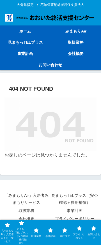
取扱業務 (26, 210)
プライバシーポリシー (74, 218)
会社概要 (26, 218)
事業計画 (74, 210)
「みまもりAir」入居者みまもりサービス (26, 199)
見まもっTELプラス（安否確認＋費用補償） (74, 199)
